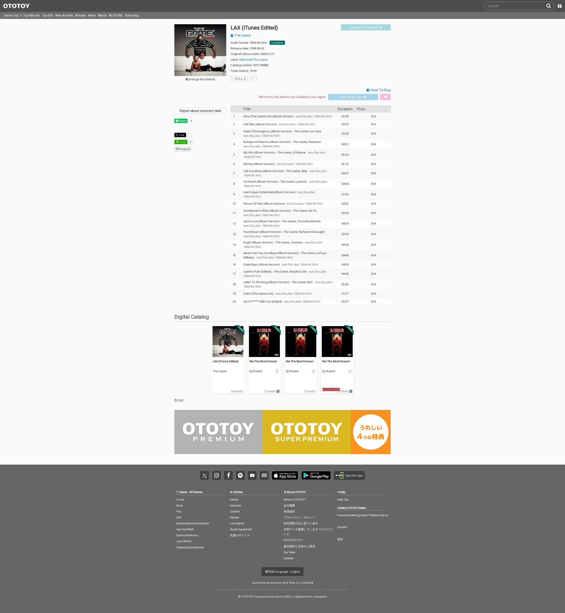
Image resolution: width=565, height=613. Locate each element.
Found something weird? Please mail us (362, 515)
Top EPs (47, 15)
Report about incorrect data (200, 111)
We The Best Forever (263, 361)
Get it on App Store (285, 475)
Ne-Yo (312, 211)
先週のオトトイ (240, 535)
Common (297, 242)
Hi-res (180, 499)
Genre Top (11, 15)
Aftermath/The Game (253, 60)
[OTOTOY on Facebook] (228, 475)
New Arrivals (64, 15)
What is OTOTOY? (295, 499)
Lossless (277, 43)
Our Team (290, 552)
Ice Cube (315, 131)
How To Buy (380, 90)
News (92, 15)
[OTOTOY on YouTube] (252, 475)
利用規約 (289, 511)
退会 (340, 539)
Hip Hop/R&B (185, 529)
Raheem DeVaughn (312, 232)
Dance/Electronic (187, 535)
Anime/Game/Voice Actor (192, 523)
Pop (178, 511)
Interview (235, 505)
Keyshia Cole (298, 271)
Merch (102, 15)
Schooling (132, 15)
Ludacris (301, 181)
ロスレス (240, 78)
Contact (342, 527)
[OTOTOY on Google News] (264, 475)
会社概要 (289, 505)
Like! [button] (182, 142)
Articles (80, 15)
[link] (366, 27)
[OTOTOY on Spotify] (240, 475)
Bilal (304, 171)
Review (234, 517)
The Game (242, 35)
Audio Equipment (241, 529)
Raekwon (315, 142)
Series (234, 499)
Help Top (343, 499)
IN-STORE (116, 15)
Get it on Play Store (316, 475)
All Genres (195, 492)
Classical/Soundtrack (190, 547)
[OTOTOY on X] (204, 475)
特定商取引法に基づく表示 (301, 523)
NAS (310, 282)
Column (235, 511)
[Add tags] (253, 78)
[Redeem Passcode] (559, 6)
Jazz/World (183, 541)
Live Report (237, 523)
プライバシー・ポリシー (299, 517)
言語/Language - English (283, 572)
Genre (183, 492)
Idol (178, 517)
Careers (288, 558)
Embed (185, 149)
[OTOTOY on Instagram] (216, 475)
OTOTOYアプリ (293, 540)
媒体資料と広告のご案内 (299, 546)
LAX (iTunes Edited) (225, 361)
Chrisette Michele (309, 221)
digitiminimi (304, 596)
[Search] (550, 6)
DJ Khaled (255, 371)
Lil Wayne (299, 152)
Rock (179, 505)
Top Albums (31, 15)
